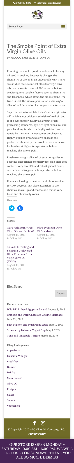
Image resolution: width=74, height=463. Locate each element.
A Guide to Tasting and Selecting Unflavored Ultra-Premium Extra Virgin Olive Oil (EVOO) (20, 254)
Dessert (12, 367)
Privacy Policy (37, 433)
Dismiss (50, 457)
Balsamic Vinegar (17, 356)
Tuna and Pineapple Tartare (23, 335)
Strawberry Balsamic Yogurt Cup (26, 330)
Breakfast (12, 361)
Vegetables (13, 405)
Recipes (11, 389)
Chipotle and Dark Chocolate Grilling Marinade (35, 314)
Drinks (11, 372)
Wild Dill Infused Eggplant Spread (27, 309)
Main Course (14, 378)
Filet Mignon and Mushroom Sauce (27, 324)
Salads (10, 394)
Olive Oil (45, 57)
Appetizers (13, 350)
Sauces (11, 400)
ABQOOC (16, 57)
